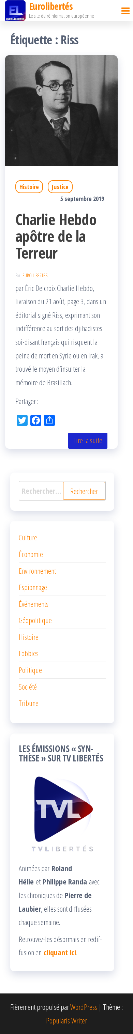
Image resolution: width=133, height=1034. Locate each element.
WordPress (83, 1007)
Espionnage (33, 587)
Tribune (29, 703)
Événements (33, 604)
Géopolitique (35, 620)
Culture (28, 537)
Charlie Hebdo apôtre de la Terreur (56, 236)
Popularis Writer (66, 1020)
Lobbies (29, 653)
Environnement (37, 571)
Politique (30, 670)
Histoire (29, 187)
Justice (60, 187)
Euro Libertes (35, 275)
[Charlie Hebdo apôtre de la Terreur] (61, 109)
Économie (31, 554)
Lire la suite (87, 440)
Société (28, 686)
